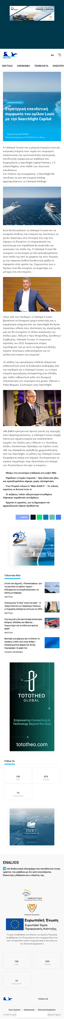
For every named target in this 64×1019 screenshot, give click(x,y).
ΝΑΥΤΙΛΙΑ (8, 597)
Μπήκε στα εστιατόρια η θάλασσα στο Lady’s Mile (31, 473)
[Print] (35, 127)
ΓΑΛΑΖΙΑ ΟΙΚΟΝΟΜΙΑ (13, 652)
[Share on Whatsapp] (21, 127)
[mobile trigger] (58, 55)
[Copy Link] (31, 127)
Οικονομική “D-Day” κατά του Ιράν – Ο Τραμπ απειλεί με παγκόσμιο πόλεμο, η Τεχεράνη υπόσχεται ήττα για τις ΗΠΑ (23, 606)
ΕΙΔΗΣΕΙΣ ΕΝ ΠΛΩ (14, 102)
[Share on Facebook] (12, 127)
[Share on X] (17, 127)
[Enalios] (10, 55)
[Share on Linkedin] (26, 127)
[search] (47, 55)
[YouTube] (55, 999)
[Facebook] (18, 775)
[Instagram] (46, 775)
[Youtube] (18, 792)
